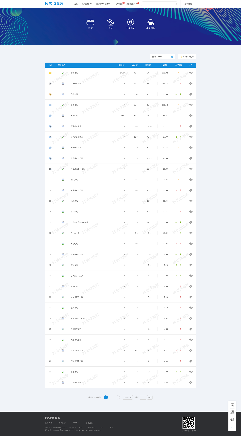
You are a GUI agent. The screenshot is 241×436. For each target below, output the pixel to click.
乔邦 (102, 427)
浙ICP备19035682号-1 (54, 430)
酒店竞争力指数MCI (103, 4)
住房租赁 (150, 28)
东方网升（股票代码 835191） (57, 427)
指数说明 (48, 423)
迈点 (80, 427)
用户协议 (62, 423)
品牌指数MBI (87, 4)
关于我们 (75, 423)
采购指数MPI (132, 4)
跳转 (149, 397)
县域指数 (119, 4)
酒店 (90, 28)
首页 (76, 4)
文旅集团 (130, 28)
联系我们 (89, 423)
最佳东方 (91, 427)
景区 (110, 28)
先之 (111, 427)
